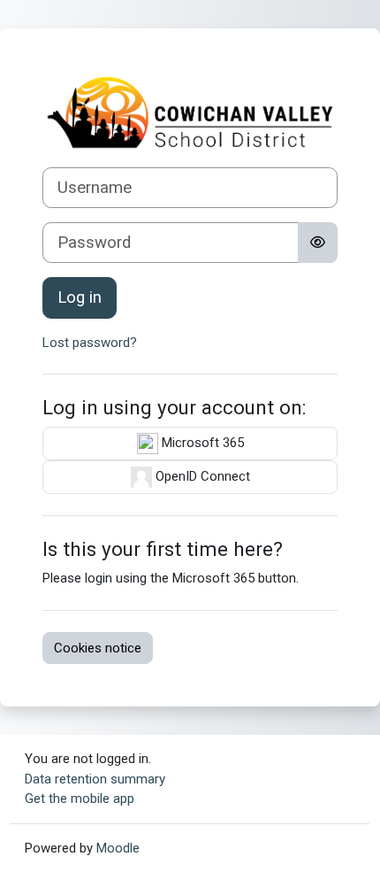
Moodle (118, 848)
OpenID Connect (201, 476)
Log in (79, 297)
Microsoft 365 (201, 443)
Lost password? (89, 343)
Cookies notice (97, 648)
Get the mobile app (79, 798)
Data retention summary (95, 779)
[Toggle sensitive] (318, 242)
